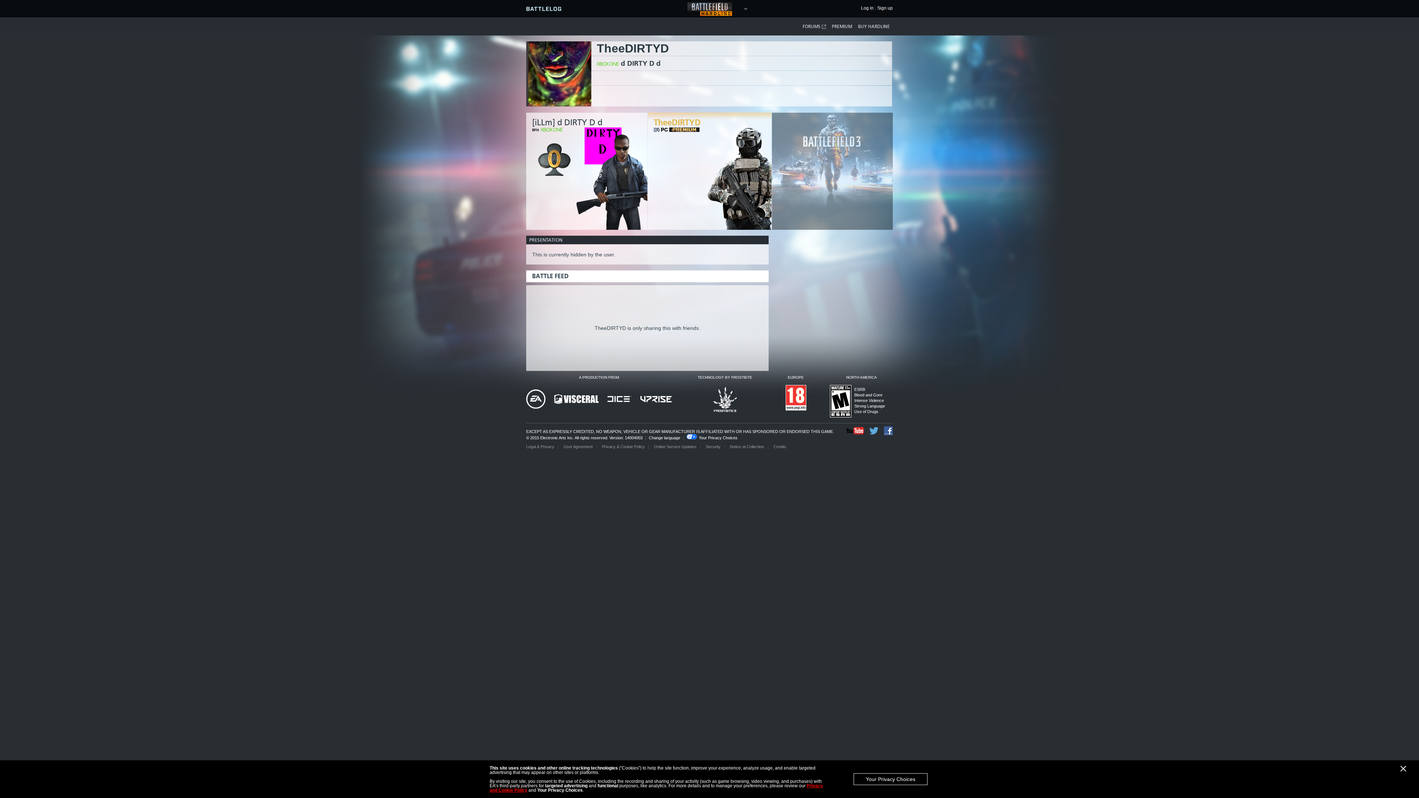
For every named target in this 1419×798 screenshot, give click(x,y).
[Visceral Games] (576, 399)
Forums (811, 26)
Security (713, 446)
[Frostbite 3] (725, 400)
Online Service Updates (675, 446)
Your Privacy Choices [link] (718, 438)
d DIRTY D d (641, 63)
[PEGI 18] (796, 398)
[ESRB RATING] (840, 402)
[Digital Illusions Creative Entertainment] (620, 399)
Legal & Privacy (540, 446)
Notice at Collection (747, 446)
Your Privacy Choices (890, 779)
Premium (842, 26)
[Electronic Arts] (535, 399)
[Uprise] (656, 399)
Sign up (885, 8)
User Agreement (578, 446)
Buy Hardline (874, 26)
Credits (779, 446)
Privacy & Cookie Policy (623, 446)
